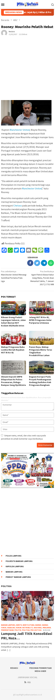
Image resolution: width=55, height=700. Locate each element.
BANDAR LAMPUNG (8, 625)
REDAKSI (14, 668)
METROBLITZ (27, 628)
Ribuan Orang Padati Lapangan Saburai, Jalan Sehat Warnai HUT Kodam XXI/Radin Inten (13, 321)
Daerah (38, 625)
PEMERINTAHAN (7, 630)
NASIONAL (38, 628)
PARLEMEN (47, 628)
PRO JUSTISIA (35, 630)
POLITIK (18, 630)
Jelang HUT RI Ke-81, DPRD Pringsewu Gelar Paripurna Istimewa (40, 320)
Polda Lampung (13, 556)
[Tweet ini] (37, 263)
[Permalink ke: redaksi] (4, 32)
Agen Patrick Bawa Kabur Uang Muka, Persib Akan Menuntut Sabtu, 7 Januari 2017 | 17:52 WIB (42, 278)
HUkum (19, 628)
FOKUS (3, 628)
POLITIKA (6, 586)
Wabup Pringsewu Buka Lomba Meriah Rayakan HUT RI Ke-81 (13, 350)
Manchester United (20, 129)
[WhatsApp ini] (51, 263)
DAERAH (45, 625)
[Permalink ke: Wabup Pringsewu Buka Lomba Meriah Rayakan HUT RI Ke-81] (13, 338)
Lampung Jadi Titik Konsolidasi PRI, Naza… (26, 635)
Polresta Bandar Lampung (19, 561)
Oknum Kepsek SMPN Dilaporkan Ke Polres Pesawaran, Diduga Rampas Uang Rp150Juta (13, 380)
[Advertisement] (27, 70)
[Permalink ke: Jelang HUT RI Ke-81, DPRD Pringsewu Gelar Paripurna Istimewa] (41, 308)
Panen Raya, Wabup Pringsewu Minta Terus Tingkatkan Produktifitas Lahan (40, 351)
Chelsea (17, 205)
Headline (11, 628)
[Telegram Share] (44, 263)
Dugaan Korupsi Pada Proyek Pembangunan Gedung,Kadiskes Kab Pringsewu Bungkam (40, 380)
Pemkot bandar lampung (18, 577)
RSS (29, 682)
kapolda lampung (15, 566)
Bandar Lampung (14, 572)
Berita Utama (28, 625)
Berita (19, 625)
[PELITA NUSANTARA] (27, 4)
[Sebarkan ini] (30, 263)
